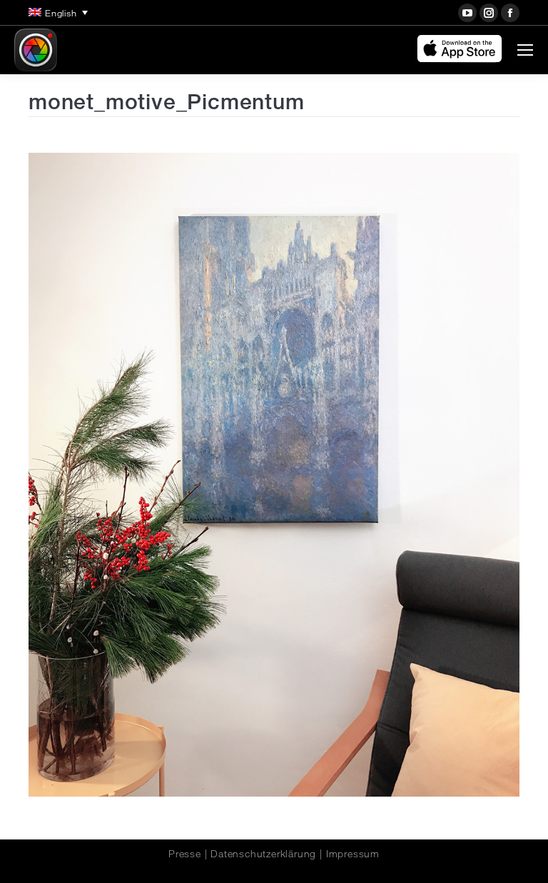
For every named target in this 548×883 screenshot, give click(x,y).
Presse (184, 853)
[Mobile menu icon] (525, 50)
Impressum (353, 853)
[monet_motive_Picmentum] (274, 475)
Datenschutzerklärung (263, 853)
